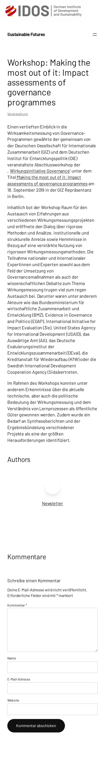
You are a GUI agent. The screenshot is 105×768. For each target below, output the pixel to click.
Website (13, 700)
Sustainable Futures (26, 34)
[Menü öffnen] (95, 34)
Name (11, 658)
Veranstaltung (17, 114)
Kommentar (17, 605)
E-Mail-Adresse (18, 679)
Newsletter (52, 503)
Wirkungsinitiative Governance (40, 170)
